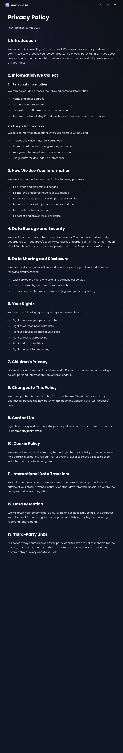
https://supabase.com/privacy (89, 246)
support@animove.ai (28, 431)
